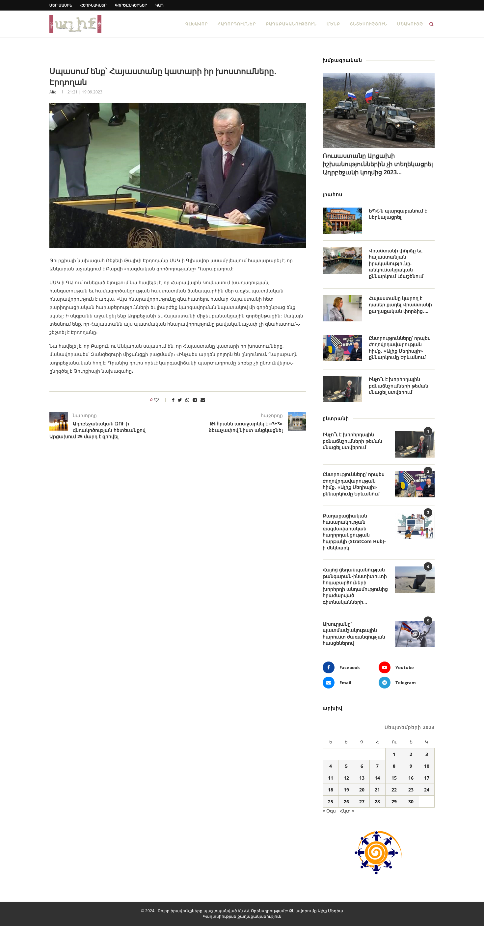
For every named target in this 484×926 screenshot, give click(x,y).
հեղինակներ (93, 5)
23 (411, 790)
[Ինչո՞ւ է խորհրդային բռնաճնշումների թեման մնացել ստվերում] (342, 389)
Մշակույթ (410, 24)
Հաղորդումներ (237, 24)
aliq (52, 92)
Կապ (159, 5)
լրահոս (332, 194)
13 (361, 778)
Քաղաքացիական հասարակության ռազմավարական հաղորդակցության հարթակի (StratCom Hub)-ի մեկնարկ (354, 532)
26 (346, 801)
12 (346, 778)
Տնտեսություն (368, 24)
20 (361, 790)
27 (361, 801)
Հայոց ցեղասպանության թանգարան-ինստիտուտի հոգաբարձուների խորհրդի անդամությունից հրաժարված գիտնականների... (355, 585)
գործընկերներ (131, 5)
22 (394, 790)
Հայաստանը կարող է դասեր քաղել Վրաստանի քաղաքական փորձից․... (400, 304)
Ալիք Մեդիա (330, 910)
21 (377, 790)
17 (426, 778)
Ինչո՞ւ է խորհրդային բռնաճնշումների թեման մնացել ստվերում (398, 385)
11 (330, 778)
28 (377, 801)
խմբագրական (342, 60)
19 (346, 790)
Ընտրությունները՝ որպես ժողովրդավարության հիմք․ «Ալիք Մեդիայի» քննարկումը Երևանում (400, 348)
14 (377, 778)
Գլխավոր (196, 24)
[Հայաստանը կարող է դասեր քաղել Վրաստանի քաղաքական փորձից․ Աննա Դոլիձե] (342, 308)
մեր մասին (60, 5)
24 (426, 790)
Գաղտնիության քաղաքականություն (242, 916)
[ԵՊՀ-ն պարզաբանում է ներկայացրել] (342, 221)
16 (411, 778)
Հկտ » (347, 811)
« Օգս (329, 811)
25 (330, 801)
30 (411, 801)
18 (330, 790)
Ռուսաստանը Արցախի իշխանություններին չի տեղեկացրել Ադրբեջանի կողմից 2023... (378, 164)
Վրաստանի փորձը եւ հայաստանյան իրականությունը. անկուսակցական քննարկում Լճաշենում (396, 263)
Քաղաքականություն (291, 24)
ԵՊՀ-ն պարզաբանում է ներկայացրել (398, 214)
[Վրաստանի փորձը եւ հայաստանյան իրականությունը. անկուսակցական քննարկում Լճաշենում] (342, 260)
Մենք (333, 24)
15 (394, 778)
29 (394, 801)
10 (426, 766)
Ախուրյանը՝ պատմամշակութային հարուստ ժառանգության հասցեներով (354, 633)
